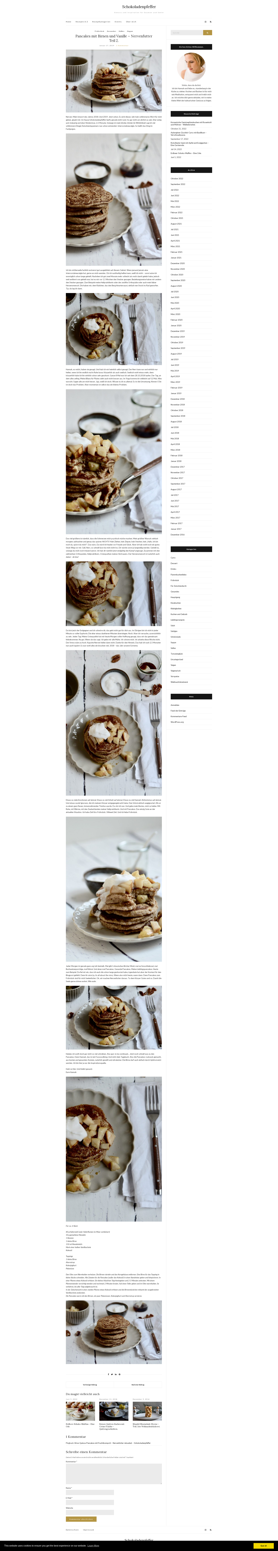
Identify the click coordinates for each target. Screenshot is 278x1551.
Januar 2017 (176, 529)
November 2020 (178, 269)
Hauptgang (175, 597)
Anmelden (175, 705)
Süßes (122, 31)
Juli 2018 (175, 427)
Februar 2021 (176, 252)
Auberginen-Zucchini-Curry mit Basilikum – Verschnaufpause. (188, 133)
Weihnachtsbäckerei (179, 682)
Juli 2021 (175, 229)
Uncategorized (177, 659)
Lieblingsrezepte (177, 620)
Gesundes (111, 31)
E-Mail (69, 1498)
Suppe (173, 642)
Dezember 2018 (178, 399)
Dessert (174, 563)
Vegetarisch (176, 671)
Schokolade (176, 637)
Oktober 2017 (177, 478)
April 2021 (175, 241)
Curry (173, 558)
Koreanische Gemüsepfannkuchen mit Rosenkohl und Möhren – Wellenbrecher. (191, 123)
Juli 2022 (175, 190)
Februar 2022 (176, 212)
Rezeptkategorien (101, 22)
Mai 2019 (175, 371)
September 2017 (178, 484)
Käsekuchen (176, 603)
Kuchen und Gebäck (179, 614)
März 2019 (175, 382)
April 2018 (175, 444)
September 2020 (178, 280)
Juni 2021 (175, 235)
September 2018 (178, 416)
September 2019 (178, 348)
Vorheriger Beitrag (90, 1385)
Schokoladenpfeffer (139, 6)
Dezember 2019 (178, 331)
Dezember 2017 (178, 467)
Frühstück (99, 31)
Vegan (130, 31)
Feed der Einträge (178, 711)
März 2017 (175, 518)
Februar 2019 (176, 388)
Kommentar (71, 1461)
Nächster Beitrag (138, 1385)
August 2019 (176, 354)
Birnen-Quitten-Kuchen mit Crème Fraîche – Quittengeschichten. (111, 1426)
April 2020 (175, 308)
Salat (173, 625)
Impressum (88, 1530)
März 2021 (175, 246)
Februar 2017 (176, 523)
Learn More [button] (93, 1545)
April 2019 (175, 376)
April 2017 (175, 512)
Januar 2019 (176, 393)
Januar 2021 (176, 258)
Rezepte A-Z (82, 22)
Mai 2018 (175, 438)
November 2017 (178, 472)
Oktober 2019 (177, 342)
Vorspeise (175, 676)
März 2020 (175, 314)
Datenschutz (72, 1530)
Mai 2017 (175, 506)
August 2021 (176, 224)
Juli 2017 (175, 495)
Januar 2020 (176, 325)
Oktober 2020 (177, 274)
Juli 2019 (175, 359)
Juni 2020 (175, 297)
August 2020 (176, 286)
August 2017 (176, 489)
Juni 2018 (175, 433)
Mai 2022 (175, 201)
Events (118, 22)
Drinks (173, 569)
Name (69, 1488)
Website (69, 1508)
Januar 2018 (176, 461)
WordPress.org (177, 722)
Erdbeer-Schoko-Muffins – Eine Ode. (186, 153)
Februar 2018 (176, 455)
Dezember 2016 (178, 534)
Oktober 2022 (177, 178)
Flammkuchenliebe (178, 574)
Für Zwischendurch (178, 586)
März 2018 (175, 450)
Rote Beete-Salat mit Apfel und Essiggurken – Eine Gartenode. (190, 144)
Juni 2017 (175, 501)
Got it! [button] (264, 1546)
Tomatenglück (177, 654)
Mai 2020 (175, 303)
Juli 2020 (175, 291)
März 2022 (175, 207)
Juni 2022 (175, 195)
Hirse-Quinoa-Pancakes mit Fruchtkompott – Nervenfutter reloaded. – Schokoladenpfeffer (112, 1443)
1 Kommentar (122, 45)
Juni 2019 (175, 365)
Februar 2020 (176, 320)
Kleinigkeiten (176, 608)
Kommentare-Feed (179, 716)
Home (68, 22)
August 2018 (176, 421)
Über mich (131, 22)
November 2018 (178, 404)
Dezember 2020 (178, 263)
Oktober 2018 (177, 410)
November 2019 (178, 337)
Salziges (174, 631)
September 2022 (178, 184)
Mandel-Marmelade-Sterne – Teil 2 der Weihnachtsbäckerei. (146, 1425)
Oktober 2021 (177, 218)
